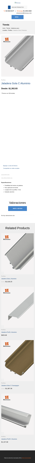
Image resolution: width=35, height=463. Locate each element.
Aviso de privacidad (26, 458)
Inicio (4, 28)
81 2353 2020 (27, 11)
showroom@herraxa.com (24, 13)
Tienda (8, 28)
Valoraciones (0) (6, 178)
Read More (6, 281)
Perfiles (10, 30)
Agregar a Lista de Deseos (10, 165)
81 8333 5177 (10, 11)
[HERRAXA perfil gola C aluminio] (17, 56)
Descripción (5, 174)
